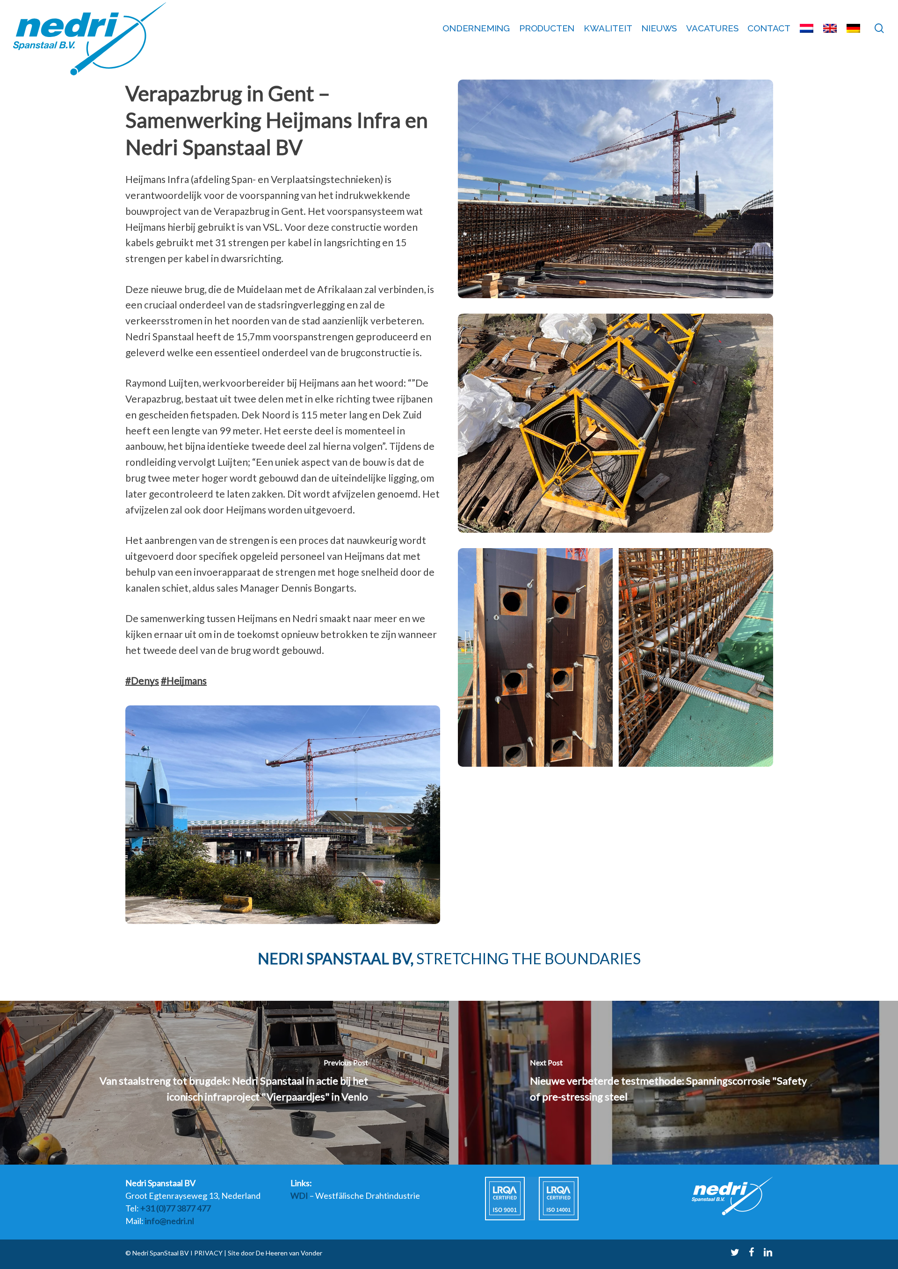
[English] (830, 28)
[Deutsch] (854, 28)
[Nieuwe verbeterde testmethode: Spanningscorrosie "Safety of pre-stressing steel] (673, 1082)
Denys (142, 680)
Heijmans (184, 680)
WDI (299, 1195)
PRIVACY (208, 1253)
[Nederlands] (807, 28)
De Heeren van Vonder (289, 1253)
